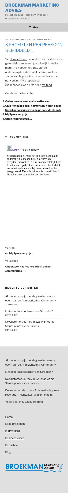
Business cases (14, 438)
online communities (37, 76)
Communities (19, 137)
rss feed (47, 85)
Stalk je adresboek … (18, 118)
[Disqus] (34, 187)
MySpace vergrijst (17, 114)
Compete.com (18, 59)
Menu (36, 27)
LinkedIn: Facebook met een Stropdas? (29, 311)
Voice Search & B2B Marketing (24, 401)
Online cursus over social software (27, 101)
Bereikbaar (12, 445)
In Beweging (12, 431)
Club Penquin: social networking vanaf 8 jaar (33, 105)
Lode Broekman (40, 39)
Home (9, 416)
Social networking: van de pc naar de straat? (33, 110)
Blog (8, 452)
